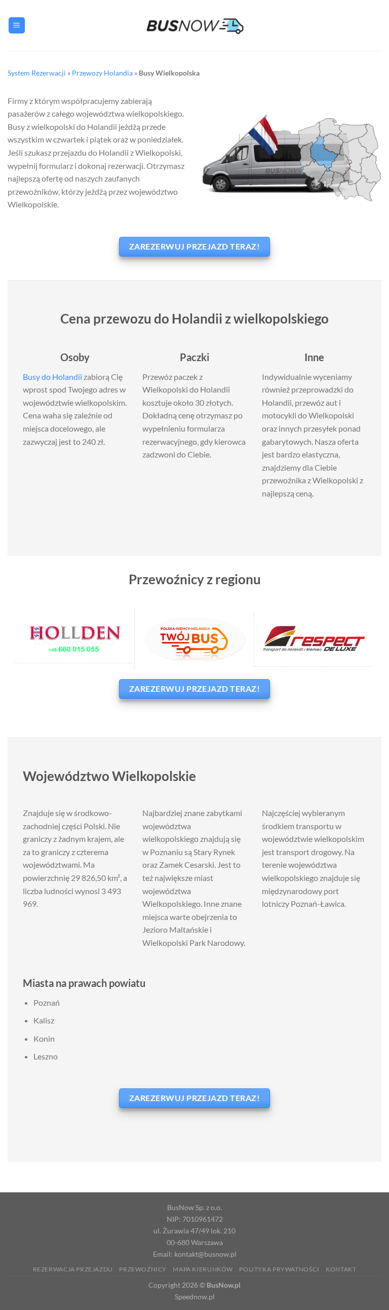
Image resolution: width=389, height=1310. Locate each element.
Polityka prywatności (279, 1269)
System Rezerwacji (37, 72)
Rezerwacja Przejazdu (73, 1269)
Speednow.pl (195, 1296)
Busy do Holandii (52, 376)
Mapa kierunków (203, 1269)
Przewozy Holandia (102, 72)
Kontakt (341, 1269)
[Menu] (17, 25)
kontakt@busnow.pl (205, 1254)
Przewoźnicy (143, 1269)
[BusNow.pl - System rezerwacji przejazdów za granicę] (194, 25)
